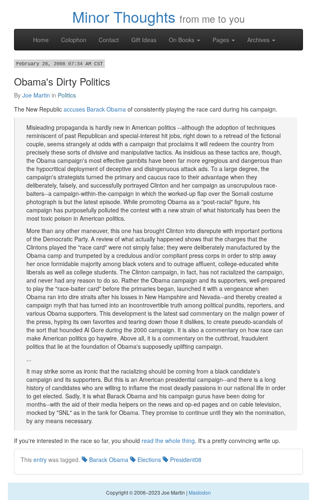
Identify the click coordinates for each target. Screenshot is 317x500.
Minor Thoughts (123, 16)
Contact (109, 40)
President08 (184, 459)
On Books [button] (182, 40)
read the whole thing (168, 440)
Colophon (73, 40)
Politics (67, 95)
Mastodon (200, 492)
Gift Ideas (143, 40)
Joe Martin (36, 95)
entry (40, 459)
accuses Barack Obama (95, 109)
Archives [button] (259, 40)
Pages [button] (222, 40)
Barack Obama (108, 459)
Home (41, 40)
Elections (148, 459)
